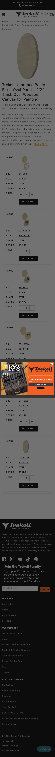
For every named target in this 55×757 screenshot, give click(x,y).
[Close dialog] (51, 364)
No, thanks (40, 388)
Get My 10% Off (41, 384)
